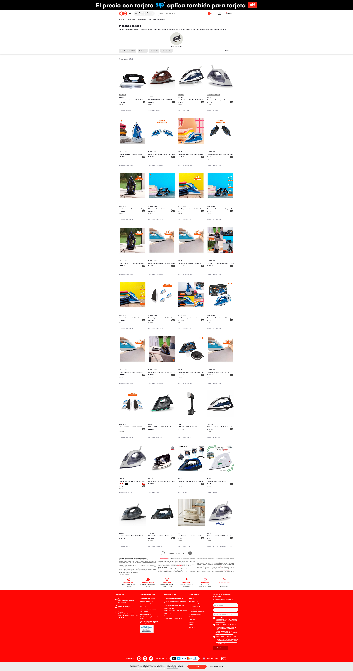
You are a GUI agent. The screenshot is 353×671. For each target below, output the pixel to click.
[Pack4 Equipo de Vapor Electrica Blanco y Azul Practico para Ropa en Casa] (161, 307)
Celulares (191, 622)
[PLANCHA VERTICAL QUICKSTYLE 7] (191, 417)
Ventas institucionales (194, 606)
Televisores (192, 627)
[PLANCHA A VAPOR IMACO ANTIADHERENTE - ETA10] (220, 471)
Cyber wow (192, 619)
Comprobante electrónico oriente (173, 618)
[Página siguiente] (190, 553)
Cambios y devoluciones (146, 601)
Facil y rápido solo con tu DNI (126, 600)
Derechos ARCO (168, 613)
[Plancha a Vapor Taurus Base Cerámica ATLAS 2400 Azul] (191, 471)
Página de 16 (175, 553)
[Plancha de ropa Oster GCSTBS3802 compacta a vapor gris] (220, 526)
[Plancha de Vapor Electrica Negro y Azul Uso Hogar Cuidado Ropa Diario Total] (220, 198)
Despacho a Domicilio (146, 604)
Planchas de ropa (159, 19)
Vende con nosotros (194, 609)
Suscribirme (220, 648)
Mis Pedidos (143, 606)
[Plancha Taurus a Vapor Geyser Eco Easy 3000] (161, 526)
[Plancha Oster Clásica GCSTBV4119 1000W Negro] (132, 89)
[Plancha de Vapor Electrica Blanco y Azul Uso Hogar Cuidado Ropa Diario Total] (132, 307)
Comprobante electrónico (171, 616)
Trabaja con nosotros (194, 604)
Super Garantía (144, 611)
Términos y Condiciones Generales (173, 598)
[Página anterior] (163, 553)
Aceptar (197, 666)
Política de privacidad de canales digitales (175, 610)
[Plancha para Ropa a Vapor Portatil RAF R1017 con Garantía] (191, 526)
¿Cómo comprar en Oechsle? (148, 598)
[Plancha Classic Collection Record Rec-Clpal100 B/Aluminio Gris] (161, 471)
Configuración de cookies (216, 666)
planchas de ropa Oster (219, 566)
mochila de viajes (164, 570)
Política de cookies (169, 608)
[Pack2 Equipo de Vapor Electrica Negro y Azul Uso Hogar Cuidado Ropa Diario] (132, 198)
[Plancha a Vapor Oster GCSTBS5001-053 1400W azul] (132, 526)
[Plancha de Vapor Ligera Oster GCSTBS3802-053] (220, 89)
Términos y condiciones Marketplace (174, 605)
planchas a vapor (163, 558)
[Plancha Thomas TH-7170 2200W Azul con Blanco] (191, 89)
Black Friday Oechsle (224, 570)
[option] (176, 5)
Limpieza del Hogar (144, 19)
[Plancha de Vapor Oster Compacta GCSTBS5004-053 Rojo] (161, 89)
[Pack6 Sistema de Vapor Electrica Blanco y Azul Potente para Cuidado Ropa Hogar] (132, 362)
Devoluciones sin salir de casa (148, 609)
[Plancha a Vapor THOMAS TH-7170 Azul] (220, 417)
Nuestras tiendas (193, 601)
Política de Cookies (172, 668)
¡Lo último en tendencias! (195, 614)
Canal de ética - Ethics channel (197, 611)
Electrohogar (131, 19)
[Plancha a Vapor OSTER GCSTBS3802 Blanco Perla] (132, 471)
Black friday (192, 617)
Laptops (191, 624)
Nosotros (191, 598)
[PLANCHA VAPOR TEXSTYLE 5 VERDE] (161, 417)
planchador (179, 565)
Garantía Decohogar (145, 614)
